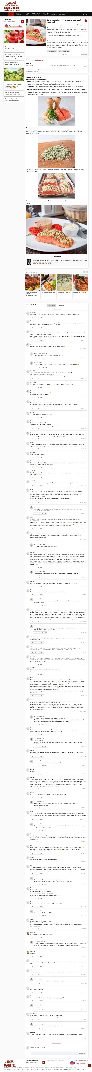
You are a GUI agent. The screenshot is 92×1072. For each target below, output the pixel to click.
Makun (42, 800)
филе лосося (29, 65)
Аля (41, 876)
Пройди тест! (27, 14)
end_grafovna (43, 1022)
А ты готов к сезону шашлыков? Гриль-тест (12, 63)
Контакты (62, 14)
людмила (42, 542)
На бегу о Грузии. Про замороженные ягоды (12, 99)
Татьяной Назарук (37, 262)
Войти (85, 14)
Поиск (11, 14)
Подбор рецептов (18, 14)
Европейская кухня (64, 51)
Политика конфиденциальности (55, 1060)
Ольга (41, 909)
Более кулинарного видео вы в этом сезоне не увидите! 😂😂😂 (13, 86)
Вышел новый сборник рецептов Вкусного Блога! (13, 93)
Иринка (42, 714)
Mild (31, 342)
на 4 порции (39, 60)
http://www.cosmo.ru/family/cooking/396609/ (42, 373)
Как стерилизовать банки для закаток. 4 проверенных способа (13, 48)
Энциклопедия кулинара (36, 14)
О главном (54, 14)
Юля (41, 822)
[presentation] (84, 271)
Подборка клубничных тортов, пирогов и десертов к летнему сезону (14, 56)
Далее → (59, 307)
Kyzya (41, 597)
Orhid (41, 505)
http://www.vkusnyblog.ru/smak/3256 (53, 353)
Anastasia (42, 940)
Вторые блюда (52, 51)
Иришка (42, 570)
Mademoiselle (37, 351)
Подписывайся (15, 26)
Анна (41, 624)
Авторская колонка (46, 14)
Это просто (48, 263)
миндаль (59, 69)
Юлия (41, 1003)
